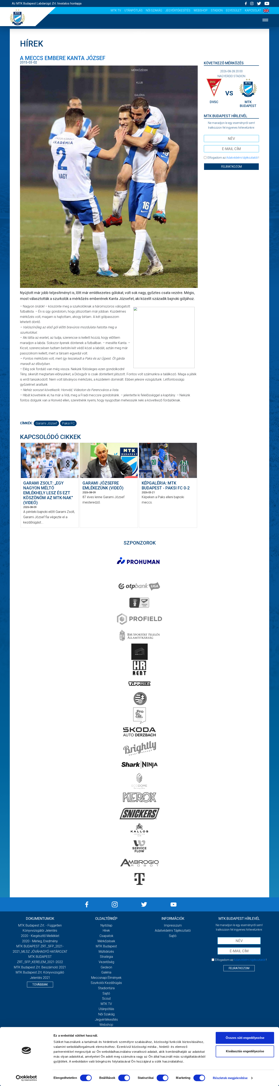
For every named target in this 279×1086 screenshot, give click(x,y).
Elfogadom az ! (233, 157)
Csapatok (139, 57)
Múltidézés (106, 951)
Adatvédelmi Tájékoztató (173, 930)
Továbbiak (40, 984)
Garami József (46, 423)
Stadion (217, 10)
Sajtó (106, 993)
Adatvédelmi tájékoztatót (242, 157)
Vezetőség (106, 962)
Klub (139, 82)
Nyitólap (139, 33)
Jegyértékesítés (177, 10)
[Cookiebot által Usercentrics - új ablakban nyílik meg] (26, 1078)
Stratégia (106, 957)
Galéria (139, 95)
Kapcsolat (253, 10)
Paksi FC (68, 423)
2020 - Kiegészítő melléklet (40, 936)
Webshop (201, 10)
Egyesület (234, 10)
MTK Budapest (106, 946)
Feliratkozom (231, 166)
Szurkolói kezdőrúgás (106, 983)
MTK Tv (116, 10)
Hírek (139, 45)
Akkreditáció (139, 119)
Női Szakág (154, 10)
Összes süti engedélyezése (245, 1037)
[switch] (124, 1078)
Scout (106, 998)
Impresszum (173, 925)
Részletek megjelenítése (230, 1078)
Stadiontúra (106, 988)
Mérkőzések (139, 70)
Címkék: (26, 423)
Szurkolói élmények (139, 107)
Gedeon (106, 967)
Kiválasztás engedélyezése (245, 1051)
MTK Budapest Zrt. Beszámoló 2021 (40, 967)
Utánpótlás (133, 10)
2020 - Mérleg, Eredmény (40, 941)
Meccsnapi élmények (106, 978)
